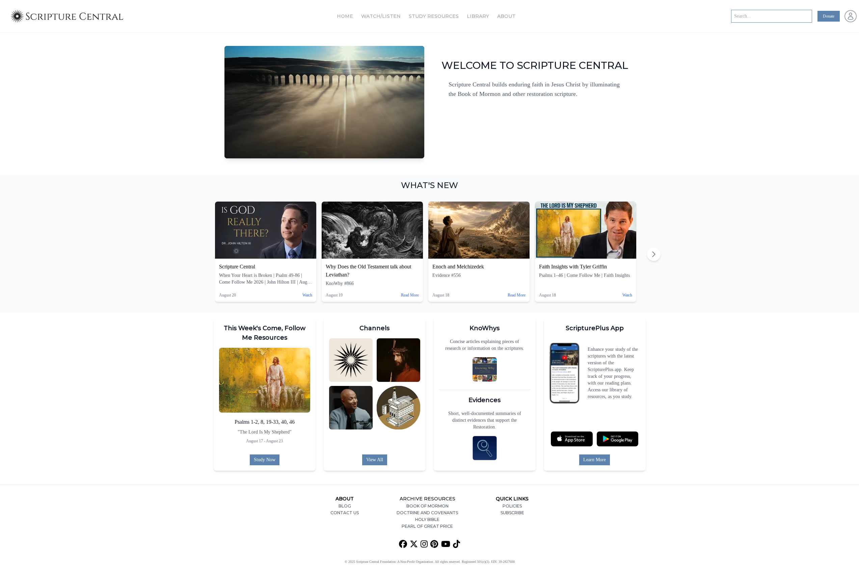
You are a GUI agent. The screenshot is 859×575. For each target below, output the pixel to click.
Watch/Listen (381, 16)
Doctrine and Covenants (427, 512)
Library (478, 16)
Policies (512, 505)
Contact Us (344, 512)
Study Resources (434, 16)
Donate (828, 16)
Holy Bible (427, 519)
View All (374, 459)
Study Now (264, 459)
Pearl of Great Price (427, 526)
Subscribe (512, 512)
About (506, 16)
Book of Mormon (427, 505)
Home (345, 16)
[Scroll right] (654, 254)
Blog (345, 505)
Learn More (594, 459)
